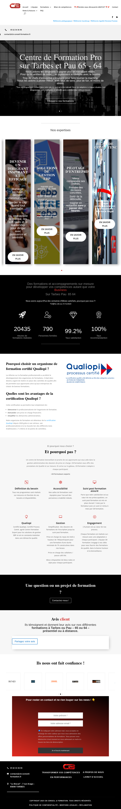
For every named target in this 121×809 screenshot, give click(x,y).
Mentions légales (69, 805)
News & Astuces (29, 11)
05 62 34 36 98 (16, 768)
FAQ (41, 11)
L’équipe (34, 7)
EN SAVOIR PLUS (104, 224)
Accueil (25, 7)
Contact (115, 7)
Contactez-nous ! (60, 600)
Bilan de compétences (62, 7)
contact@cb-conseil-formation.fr (17, 34)
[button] (61, 270)
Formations (44, 7)
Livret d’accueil (93, 777)
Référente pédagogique (63, 21)
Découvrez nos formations (60, 101)
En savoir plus (18, 257)
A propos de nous (93, 772)
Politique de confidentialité (43, 805)
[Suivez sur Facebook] (112, 17)
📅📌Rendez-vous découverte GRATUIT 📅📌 (91, 7)
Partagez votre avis (25, 641)
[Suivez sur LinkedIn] (117, 17)
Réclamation (85, 805)
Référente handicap (81, 21)
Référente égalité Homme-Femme (103, 21)
